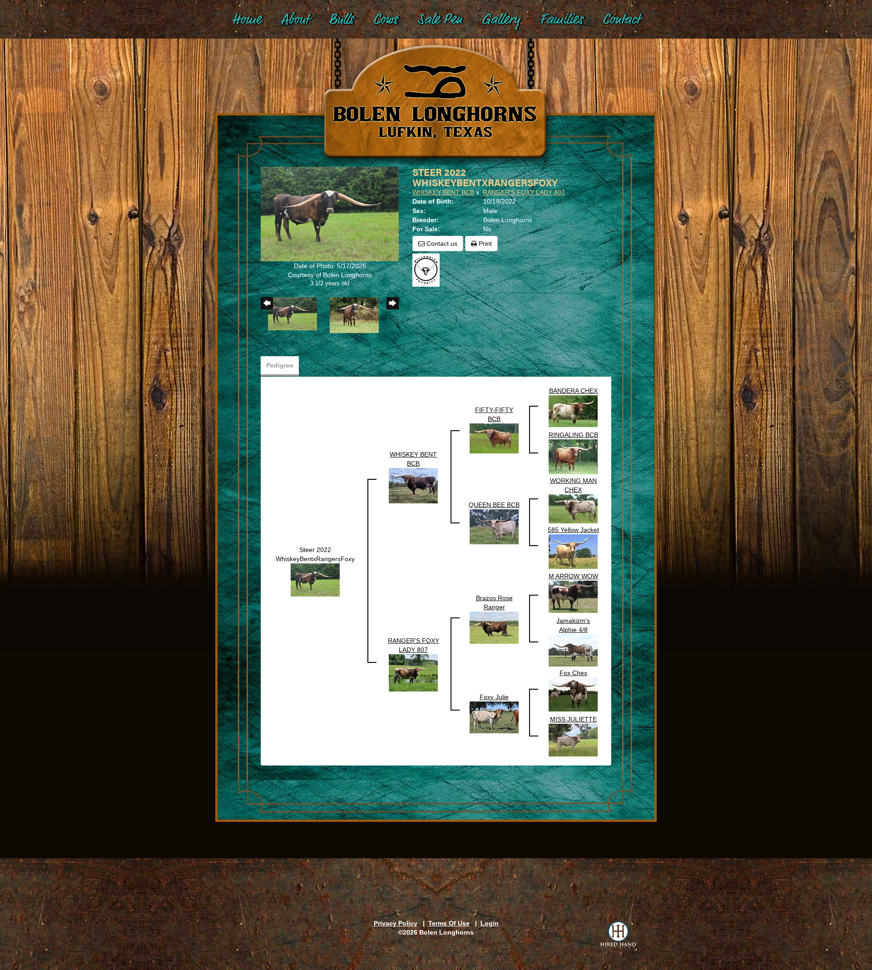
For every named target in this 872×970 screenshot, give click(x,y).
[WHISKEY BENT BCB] (413, 485)
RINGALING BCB (573, 434)
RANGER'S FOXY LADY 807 (524, 192)
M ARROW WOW (573, 576)
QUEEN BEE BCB (494, 504)
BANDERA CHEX (573, 390)
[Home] (436, 91)
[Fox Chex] (573, 693)
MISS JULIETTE (573, 719)
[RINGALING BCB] (573, 456)
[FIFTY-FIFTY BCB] (494, 438)
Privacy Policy (395, 923)
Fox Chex (573, 673)
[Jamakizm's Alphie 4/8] (573, 649)
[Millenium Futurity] (428, 269)
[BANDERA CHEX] (573, 410)
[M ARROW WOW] (573, 596)
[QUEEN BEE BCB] (494, 526)
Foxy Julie (494, 697)
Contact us (441, 243)
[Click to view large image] (330, 213)
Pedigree (279, 365)
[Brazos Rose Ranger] (494, 627)
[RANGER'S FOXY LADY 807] (413, 672)
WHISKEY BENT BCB (443, 192)
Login (490, 923)
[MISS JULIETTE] (573, 739)
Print (484, 243)
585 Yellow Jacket (573, 529)
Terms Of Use (449, 923)
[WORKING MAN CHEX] (573, 508)
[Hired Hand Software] (618, 934)
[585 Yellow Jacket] (573, 550)
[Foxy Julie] (494, 716)
